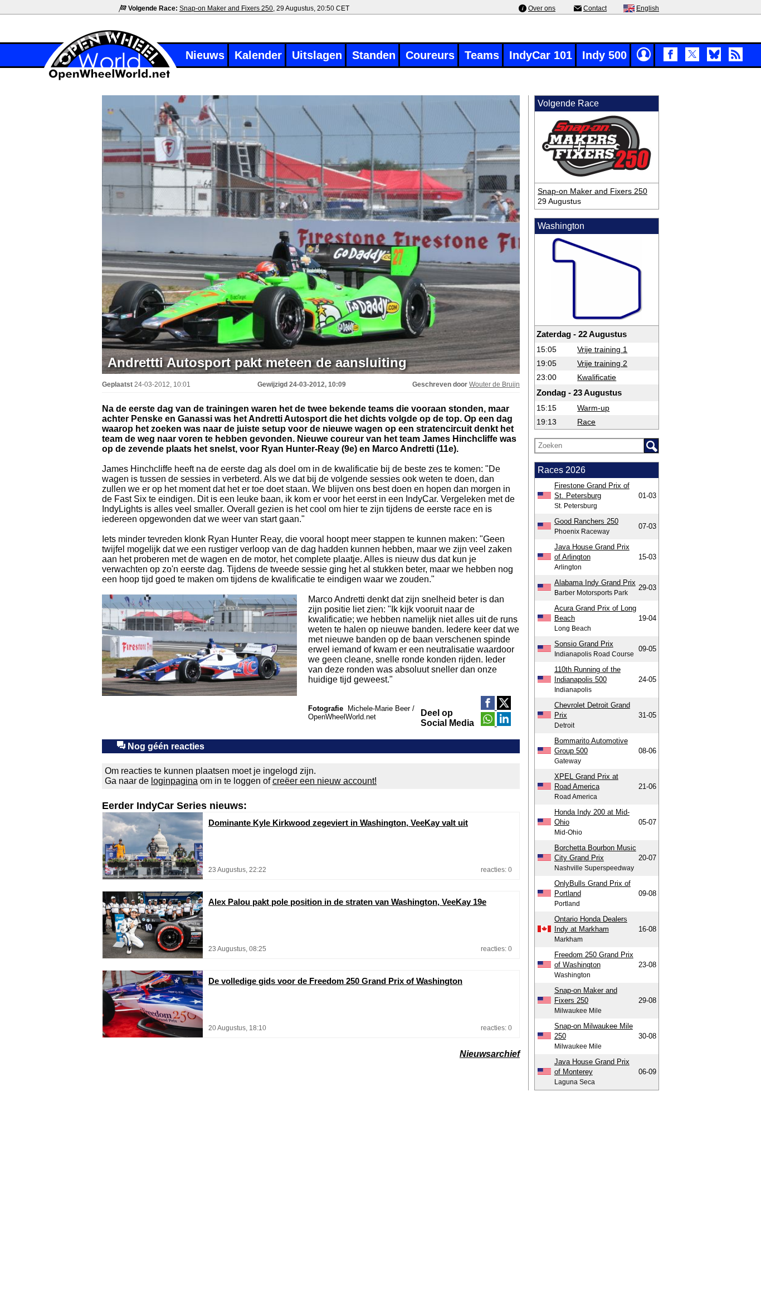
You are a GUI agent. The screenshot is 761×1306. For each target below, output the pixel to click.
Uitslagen (317, 55)
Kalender (258, 55)
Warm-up (593, 407)
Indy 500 (604, 55)
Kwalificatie (596, 377)
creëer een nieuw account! (324, 781)
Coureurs (430, 55)
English (647, 8)
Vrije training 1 (602, 349)
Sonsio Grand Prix (583, 644)
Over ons (541, 8)
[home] (110, 79)
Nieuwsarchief (490, 1054)
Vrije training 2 (602, 363)
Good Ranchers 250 (586, 521)
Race (586, 421)
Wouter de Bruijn (494, 384)
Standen (374, 55)
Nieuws (205, 55)
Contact (595, 8)
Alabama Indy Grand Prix (595, 582)
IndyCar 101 (540, 55)
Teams (482, 55)
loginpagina (174, 781)
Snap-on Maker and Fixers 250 (226, 8)
